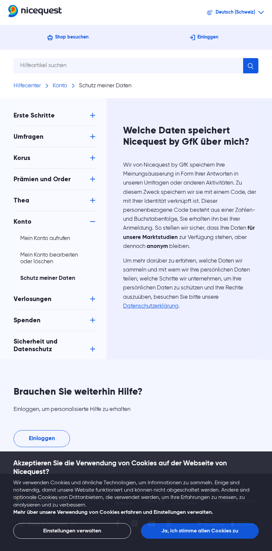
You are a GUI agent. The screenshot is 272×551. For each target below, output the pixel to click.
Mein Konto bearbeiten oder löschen (49, 258)
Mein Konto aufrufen (45, 238)
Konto (60, 86)
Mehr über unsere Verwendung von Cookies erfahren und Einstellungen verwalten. (113, 512)
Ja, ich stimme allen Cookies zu (199, 531)
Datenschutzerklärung (150, 306)
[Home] (35, 12)
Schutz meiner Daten (105, 86)
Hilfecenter (27, 86)
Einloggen (207, 37)
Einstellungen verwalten (72, 531)
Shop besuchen (72, 37)
